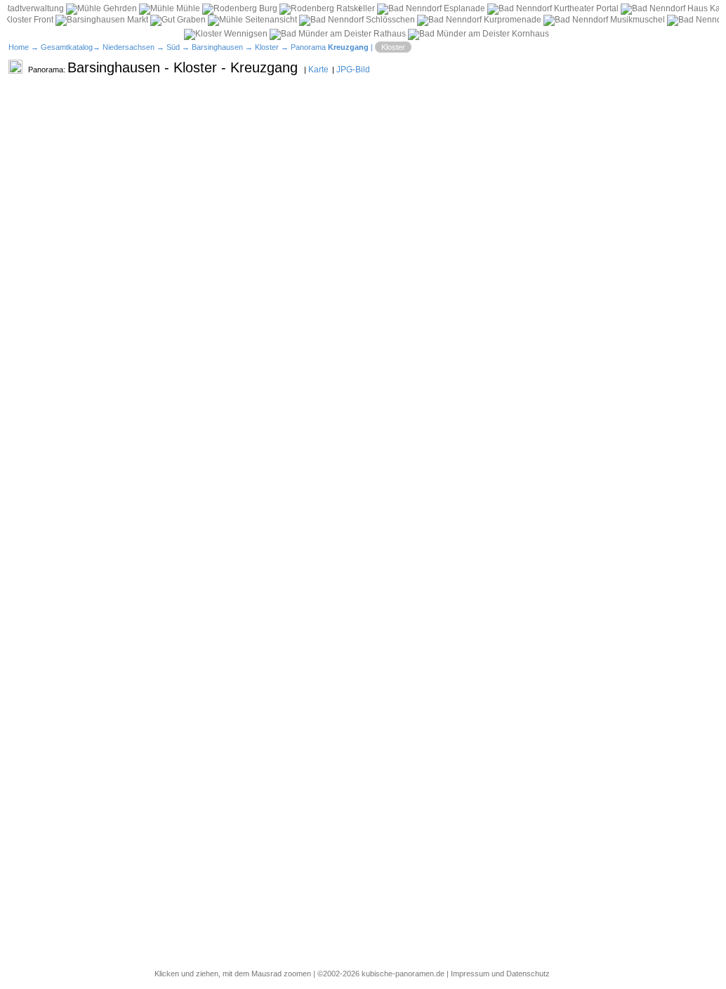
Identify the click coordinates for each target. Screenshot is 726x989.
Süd (173, 47)
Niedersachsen (128, 47)
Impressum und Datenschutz (500, 973)
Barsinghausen (217, 47)
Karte (318, 69)
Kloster (267, 47)
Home (18, 47)
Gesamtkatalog (67, 47)
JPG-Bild (353, 69)
